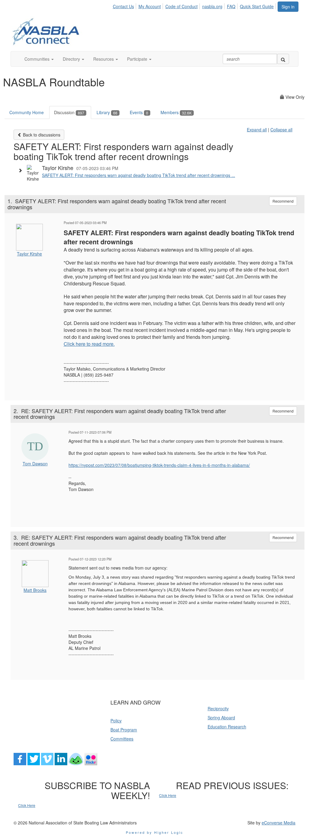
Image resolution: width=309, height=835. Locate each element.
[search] (283, 59)
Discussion (69, 112)
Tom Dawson (35, 464)
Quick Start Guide (257, 6)
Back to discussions (41, 135)
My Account (150, 6)
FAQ (231, 6)
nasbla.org (212, 6)
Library (107, 112)
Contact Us (123, 6)
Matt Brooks (35, 590)
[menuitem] (125, 5)
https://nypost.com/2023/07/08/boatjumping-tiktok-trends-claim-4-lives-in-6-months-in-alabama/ (159, 465)
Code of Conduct (181, 6)
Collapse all (281, 130)
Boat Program (123, 730)
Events (139, 112)
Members (176, 112)
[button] (39, 58)
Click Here (26, 805)
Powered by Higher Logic (154, 832)
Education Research (227, 727)
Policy (116, 721)
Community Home (26, 112)
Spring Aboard (221, 718)
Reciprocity (218, 708)
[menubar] (195, 5)
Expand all (257, 130)
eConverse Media (278, 823)
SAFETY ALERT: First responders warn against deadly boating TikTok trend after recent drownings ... (138, 175)
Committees (121, 739)
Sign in (288, 7)
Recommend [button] (283, 201)
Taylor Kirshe (29, 254)
